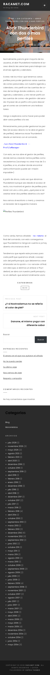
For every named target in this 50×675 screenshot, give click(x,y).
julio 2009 (12, 576)
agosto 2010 (13, 558)
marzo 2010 (13, 561)
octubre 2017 (14, 500)
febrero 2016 (13, 511)
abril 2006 (12, 615)
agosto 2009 (14, 572)
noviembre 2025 (15, 446)
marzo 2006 (13, 619)
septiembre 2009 (16, 568)
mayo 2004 (13, 644)
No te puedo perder (12, 361)
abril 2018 (12, 493)
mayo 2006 (13, 612)
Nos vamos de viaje (12, 372)
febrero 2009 (14, 583)
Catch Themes (33, 670)
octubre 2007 (14, 594)
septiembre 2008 (16, 586)
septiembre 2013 (15, 522)
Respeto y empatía (12, 378)
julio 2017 (12, 504)
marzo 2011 (13, 554)
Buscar (6, 334)
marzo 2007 (13, 608)
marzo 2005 (13, 626)
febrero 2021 (13, 457)
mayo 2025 (13, 449)
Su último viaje (10, 367)
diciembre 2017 (15, 496)
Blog (25, 288)
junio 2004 (12, 641)
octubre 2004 (14, 637)
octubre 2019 (14, 467)
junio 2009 (12, 579)
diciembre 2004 (15, 630)
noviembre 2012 (15, 536)
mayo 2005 (13, 623)
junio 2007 (12, 605)
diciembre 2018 (15, 486)
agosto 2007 (14, 597)
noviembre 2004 (15, 633)
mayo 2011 (12, 550)
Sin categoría (24, 19)
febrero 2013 (13, 529)
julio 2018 (12, 489)
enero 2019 (13, 482)
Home (11, 19)
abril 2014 (12, 514)
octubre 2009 (14, 565)
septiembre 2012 (15, 540)
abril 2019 (12, 475)
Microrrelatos (11, 427)
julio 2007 (12, 601)
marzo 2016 (13, 507)
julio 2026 (12, 442)
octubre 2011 (13, 547)
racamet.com (16, 4)
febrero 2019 (13, 478)
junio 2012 (12, 543)
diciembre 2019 (15, 464)
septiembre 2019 (15, 471)
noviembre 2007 (15, 590)
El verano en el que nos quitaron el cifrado (23, 355)
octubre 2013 (14, 518)
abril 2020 (12, 460)
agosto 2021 (13, 453)
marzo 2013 (13, 525)
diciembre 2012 (15, 532)
